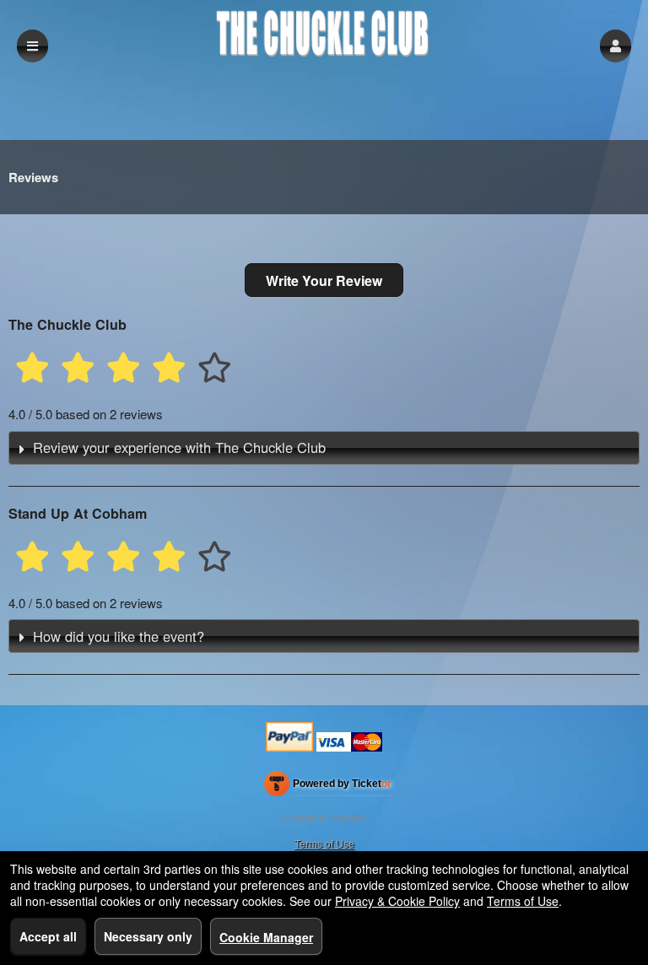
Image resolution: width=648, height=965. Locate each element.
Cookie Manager (266, 937)
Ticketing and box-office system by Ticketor (328, 787)
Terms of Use (324, 843)
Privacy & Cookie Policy (397, 900)
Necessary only (148, 936)
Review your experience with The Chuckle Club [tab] (179, 447)
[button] (615, 46)
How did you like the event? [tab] (118, 636)
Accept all (48, 936)
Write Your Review (324, 280)
